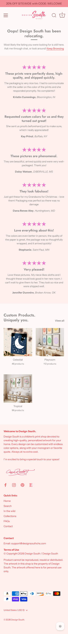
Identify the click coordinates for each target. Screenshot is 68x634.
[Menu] (6, 15)
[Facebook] (5, 484)
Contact (8, 526)
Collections (10, 516)
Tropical (17, 406)
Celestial (18, 359)
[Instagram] (14, 484)
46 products (18, 363)
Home (7, 501)
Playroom (49, 359)
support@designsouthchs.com (28, 543)
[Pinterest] (22, 484)
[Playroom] (50, 342)
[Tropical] (18, 388)
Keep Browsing (55, 48)
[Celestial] (18, 342)
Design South (17, 619)
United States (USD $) (14, 610)
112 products (50, 363)
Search (8, 506)
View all (59, 320)
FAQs (7, 521)
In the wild (9, 511)
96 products (18, 410)
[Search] (54, 16)
